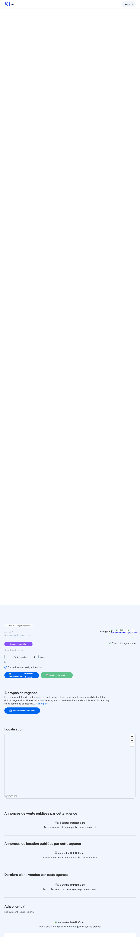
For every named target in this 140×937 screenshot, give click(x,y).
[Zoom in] (132, 736)
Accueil (7, 632)
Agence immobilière (18, 644)
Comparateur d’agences (14, 635)
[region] (70, 766)
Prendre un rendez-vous (24, 710)
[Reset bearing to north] (132, 744)
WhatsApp (62, 675)
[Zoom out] (132, 740)
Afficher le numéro (28, 675)
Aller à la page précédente (20, 626)
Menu (127, 4)
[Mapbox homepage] (11, 796)
